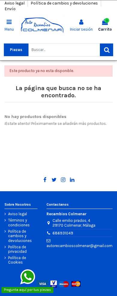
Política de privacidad (17, 249)
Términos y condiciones (19, 222)
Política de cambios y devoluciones (65, 3)
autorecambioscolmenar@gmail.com (79, 245)
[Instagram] (63, 180)
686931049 (62, 233)
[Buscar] (106, 50)
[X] (54, 180)
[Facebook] (44, 180)
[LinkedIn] (72, 180)
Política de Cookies (17, 260)
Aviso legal (15, 3)
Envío (10, 8)
